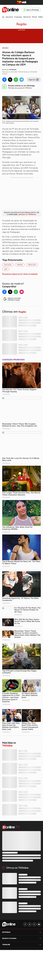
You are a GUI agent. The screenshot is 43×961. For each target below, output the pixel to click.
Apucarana (9, 17)
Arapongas (18, 17)
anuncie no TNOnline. (27, 214)
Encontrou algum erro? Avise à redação (20, 274)
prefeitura (32, 264)
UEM (5, 269)
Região (21, 24)
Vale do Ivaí (27, 17)
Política (40, 17)
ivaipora (19, 264)
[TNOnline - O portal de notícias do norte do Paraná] (10, 9)
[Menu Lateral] (3, 17)
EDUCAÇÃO (7, 264)
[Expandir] (40, 944)
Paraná (34, 17)
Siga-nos (32, 79)
